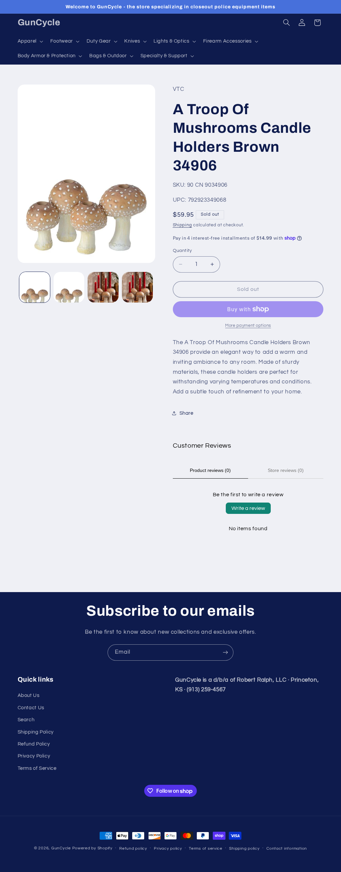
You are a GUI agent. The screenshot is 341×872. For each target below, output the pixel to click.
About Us (29, 695)
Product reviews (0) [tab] (210, 470)
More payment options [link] (248, 326)
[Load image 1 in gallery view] (34, 287)
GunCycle (61, 848)
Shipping (182, 225)
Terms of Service (37, 768)
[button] (29, 41)
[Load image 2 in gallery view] (69, 287)
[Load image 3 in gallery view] (103, 287)
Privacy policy (168, 848)
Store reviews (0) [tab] (286, 470)
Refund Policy (34, 744)
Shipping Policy (36, 732)
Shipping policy (244, 848)
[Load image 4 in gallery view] (137, 287)
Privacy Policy (34, 756)
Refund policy (133, 848)
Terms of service (205, 848)
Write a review (248, 508)
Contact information (286, 848)
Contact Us (31, 707)
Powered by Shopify (92, 848)
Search (26, 719)
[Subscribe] (225, 652)
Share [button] (186, 413)
